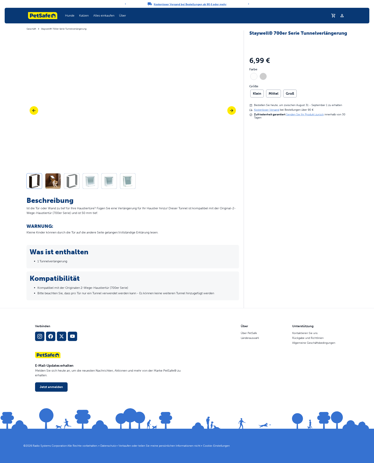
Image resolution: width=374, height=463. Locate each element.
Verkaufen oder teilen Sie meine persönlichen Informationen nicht (159, 445)
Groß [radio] (290, 93)
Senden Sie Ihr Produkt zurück (305, 114)
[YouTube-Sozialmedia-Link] (72, 336)
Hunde (69, 15)
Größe (253, 86)
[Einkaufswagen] (333, 15)
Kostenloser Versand (266, 110)
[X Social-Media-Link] (61, 336)
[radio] (253, 76)
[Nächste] (231, 110)
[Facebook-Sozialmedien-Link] (50, 336)
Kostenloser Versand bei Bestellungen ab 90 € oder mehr (190, 4)
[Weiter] (248, 3)
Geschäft (31, 28)
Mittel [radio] (273, 93)
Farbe (253, 69)
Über (122, 15)
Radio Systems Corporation (50, 445)
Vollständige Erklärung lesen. (138, 232)
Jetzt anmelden (51, 387)
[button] (70, 15)
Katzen (84, 15)
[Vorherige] (34, 110)
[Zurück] (125, 3)
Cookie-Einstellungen (216, 445)
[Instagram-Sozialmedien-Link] (39, 336)
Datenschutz (108, 445)
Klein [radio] (257, 93)
